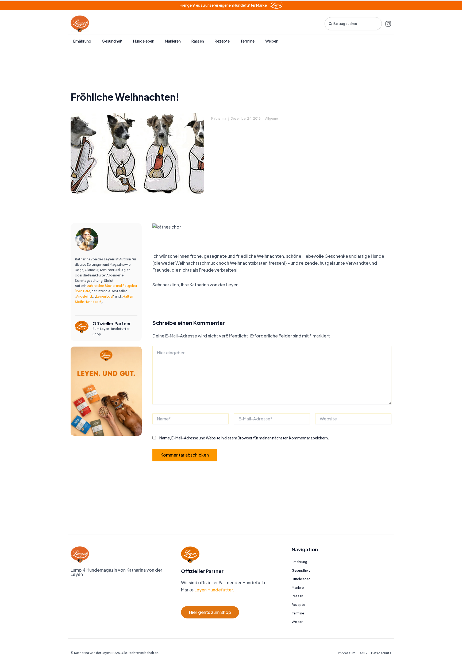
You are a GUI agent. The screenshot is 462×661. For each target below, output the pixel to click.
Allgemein (272, 118)
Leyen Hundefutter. (214, 589)
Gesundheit (112, 41)
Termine (247, 41)
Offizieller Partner (112, 323)
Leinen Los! (104, 296)
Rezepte (222, 41)
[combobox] (353, 23)
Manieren (173, 41)
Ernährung (82, 41)
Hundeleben (143, 41)
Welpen (271, 41)
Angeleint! (84, 296)
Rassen (197, 41)
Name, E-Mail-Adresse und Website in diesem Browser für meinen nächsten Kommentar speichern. (244, 437)
